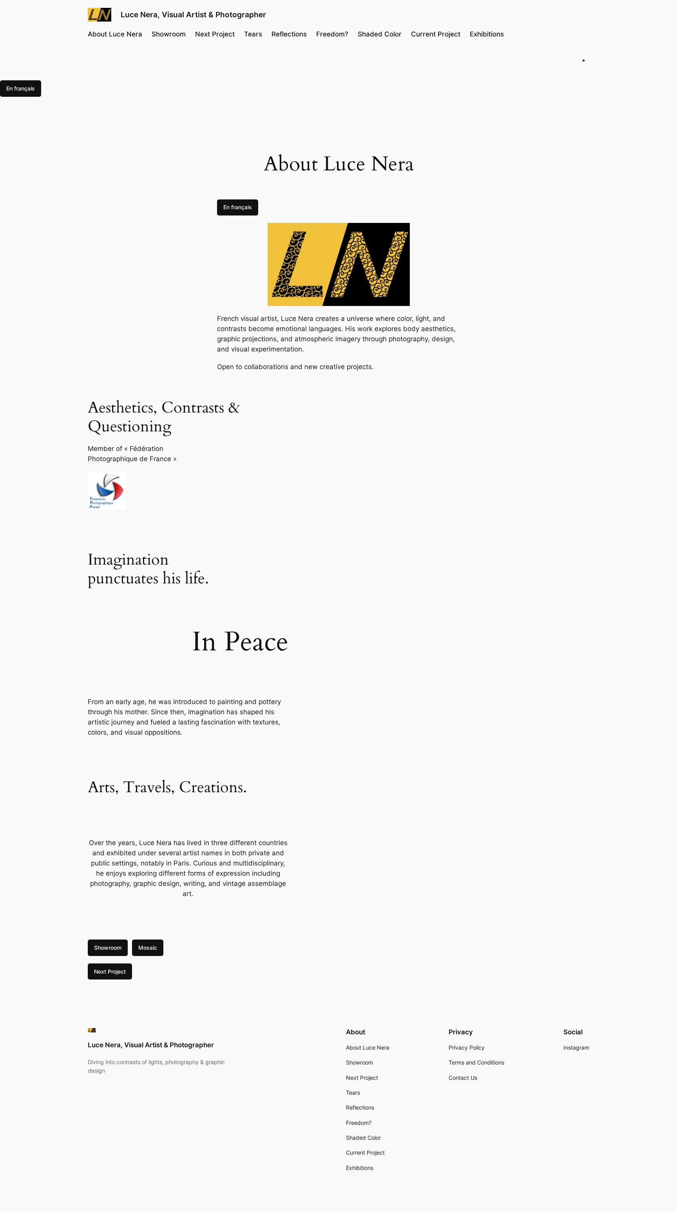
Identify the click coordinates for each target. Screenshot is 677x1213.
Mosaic (147, 947)
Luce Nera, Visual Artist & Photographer (193, 14)
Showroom (107, 947)
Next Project (110, 971)
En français (20, 88)
